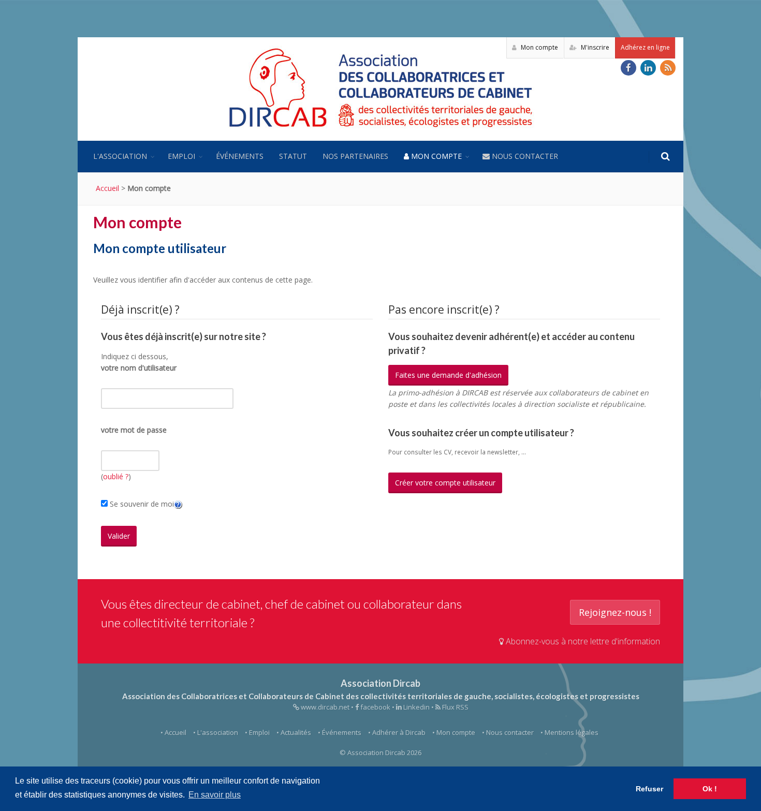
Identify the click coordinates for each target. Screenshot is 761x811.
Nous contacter (524, 156)
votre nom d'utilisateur (139, 368)
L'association (120, 156)
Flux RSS (455, 707)
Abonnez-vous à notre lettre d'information (582, 641)
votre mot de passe (134, 430)
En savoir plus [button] (214, 794)
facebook (374, 707)
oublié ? (115, 476)
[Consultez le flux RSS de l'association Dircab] (668, 68)
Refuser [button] (649, 789)
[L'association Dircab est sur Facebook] (628, 68)
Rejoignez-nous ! (615, 612)
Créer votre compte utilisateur (445, 483)
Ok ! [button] (710, 789)
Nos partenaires (355, 156)
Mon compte (538, 47)
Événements (240, 156)
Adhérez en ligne (645, 47)
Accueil (107, 188)
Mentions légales (571, 732)
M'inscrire (594, 47)
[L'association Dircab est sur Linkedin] (648, 68)
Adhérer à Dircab (399, 732)
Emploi (181, 156)
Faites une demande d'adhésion (448, 375)
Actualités (296, 732)
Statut (293, 156)
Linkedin (416, 707)
